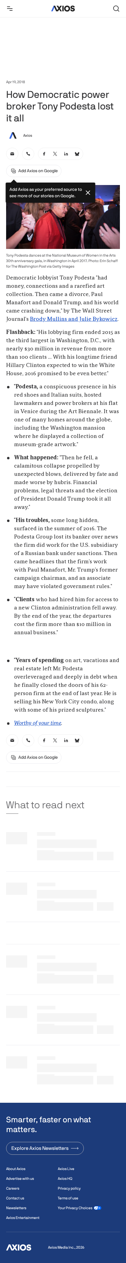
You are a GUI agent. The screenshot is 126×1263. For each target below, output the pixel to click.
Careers (12, 1188)
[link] (12, 154)
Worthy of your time (37, 723)
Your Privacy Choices (75, 1208)
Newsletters (16, 1208)
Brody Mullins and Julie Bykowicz (73, 319)
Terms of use (68, 1198)
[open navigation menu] (9, 8)
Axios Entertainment (22, 1218)
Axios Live (66, 1169)
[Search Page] (116, 8)
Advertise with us (20, 1178)
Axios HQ (65, 1178)
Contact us (15, 1198)
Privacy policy (69, 1188)
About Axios (15, 1169)
